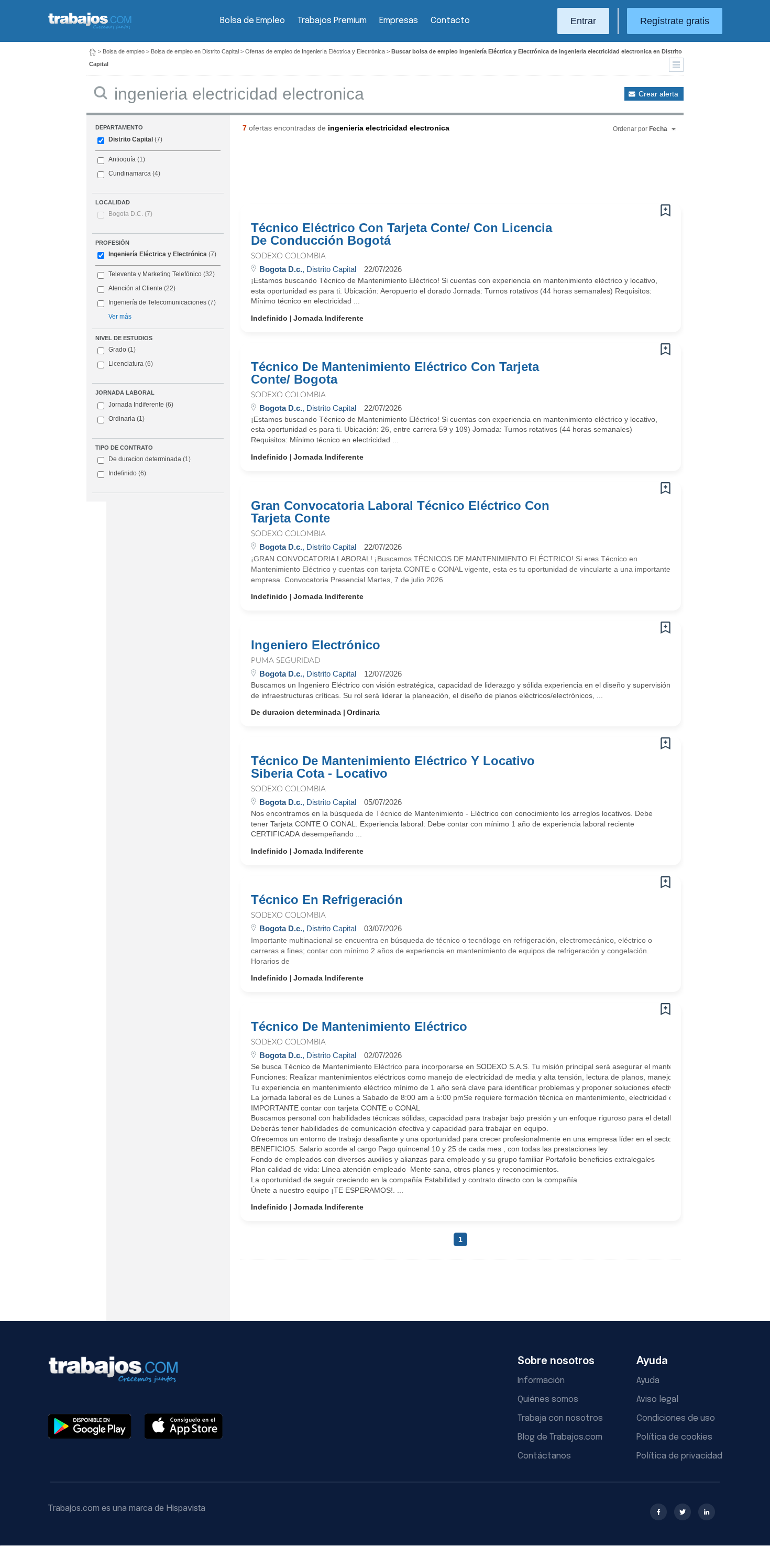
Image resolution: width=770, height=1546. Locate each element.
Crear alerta (658, 94)
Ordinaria (126, 418)
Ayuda (647, 1380)
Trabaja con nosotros (560, 1418)
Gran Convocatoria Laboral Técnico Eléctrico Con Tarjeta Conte (400, 512)
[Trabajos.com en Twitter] (682, 1512)
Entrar (583, 21)
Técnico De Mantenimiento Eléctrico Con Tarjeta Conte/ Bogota (395, 373)
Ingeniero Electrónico (315, 645)
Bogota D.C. (130, 213)
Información (541, 1380)
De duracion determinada (149, 459)
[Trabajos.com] (90, 28)
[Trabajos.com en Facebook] (658, 1512)
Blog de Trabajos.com (560, 1437)
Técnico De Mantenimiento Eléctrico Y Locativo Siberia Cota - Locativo (393, 767)
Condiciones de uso (675, 1418)
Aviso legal (657, 1399)
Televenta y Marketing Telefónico (155, 274)
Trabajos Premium (332, 20)
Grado (122, 349)
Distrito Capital (130, 139)
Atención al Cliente (135, 288)
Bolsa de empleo (124, 51)
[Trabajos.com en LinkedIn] (706, 1512)
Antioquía (122, 159)
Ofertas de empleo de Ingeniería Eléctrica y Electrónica (315, 51)
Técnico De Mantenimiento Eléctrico (359, 1026)
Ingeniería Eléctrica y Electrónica (157, 254)
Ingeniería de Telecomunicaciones (157, 302)
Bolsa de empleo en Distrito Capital (195, 51)
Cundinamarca (129, 173)
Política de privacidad (679, 1456)
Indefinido (127, 473)
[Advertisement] (439, 172)
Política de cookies (674, 1437)
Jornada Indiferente (140, 404)
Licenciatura (130, 363)
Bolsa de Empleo (252, 20)
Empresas (398, 20)
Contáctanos (544, 1456)
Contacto (450, 20)
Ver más (119, 316)
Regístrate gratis (674, 21)
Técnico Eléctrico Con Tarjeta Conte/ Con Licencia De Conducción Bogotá (401, 234)
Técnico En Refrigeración (327, 900)
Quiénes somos (548, 1399)
